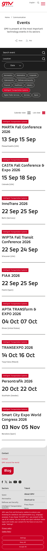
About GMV (29, 494)
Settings (23, 538)
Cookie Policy (6, 531)
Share (20, 41)
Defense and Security (25, 80)
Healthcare (18, 85)
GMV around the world (10, 463)
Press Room (29, 505)
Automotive (21, 75)
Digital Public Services (11, 95)
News (26, 508)
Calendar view (20, 113)
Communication (19, 17)
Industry (29, 85)
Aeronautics (8, 75)
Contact (5, 459)
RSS (30, 41)
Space (36, 95)
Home (7, 17)
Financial (7, 85)
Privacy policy (7, 528)
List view (36, 113)
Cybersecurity (9, 80)
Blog (7, 471)
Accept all (23, 547)
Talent (27, 488)
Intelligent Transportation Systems (16, 90)
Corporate (32, 75)
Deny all (23, 542)
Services (27, 95)
